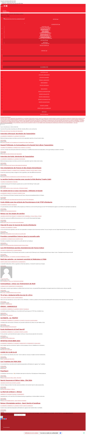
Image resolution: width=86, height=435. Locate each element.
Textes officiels (44, 85)
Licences (5, 422)
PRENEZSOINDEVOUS (15, 119)
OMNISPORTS (31, 119)
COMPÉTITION (31, 122)
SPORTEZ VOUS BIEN (64, 122)
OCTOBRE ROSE (42, 122)
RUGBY (2, 118)
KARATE (59, 118)
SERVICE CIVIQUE (48, 119)
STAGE (12, 120)
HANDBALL (77, 120)
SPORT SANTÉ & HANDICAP (41, 118)
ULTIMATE (71, 120)
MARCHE (69, 118)
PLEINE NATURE (54, 121)
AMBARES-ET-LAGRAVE (23, 118)
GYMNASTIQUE (4, 121)
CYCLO (15, 122)
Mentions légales (7, 423)
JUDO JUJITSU (24, 122)
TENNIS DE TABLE (39, 119)
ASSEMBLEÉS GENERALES (52, 122)
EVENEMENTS (62, 119)
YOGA (8, 119)
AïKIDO (60, 121)
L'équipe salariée (45, 28)
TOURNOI (82, 120)
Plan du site (5, 421)
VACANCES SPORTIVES (31, 120)
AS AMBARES (10, 122)
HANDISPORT (51, 120)
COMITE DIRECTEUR (45, 121)
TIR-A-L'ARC (23, 121)
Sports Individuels (44, 96)
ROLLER (57, 120)
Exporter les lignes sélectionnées (8, 1)
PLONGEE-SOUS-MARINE (73, 121)
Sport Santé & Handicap (45, 38)
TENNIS (10, 121)
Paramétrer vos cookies (8, 425)
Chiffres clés (45, 26)
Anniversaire (3, 120)
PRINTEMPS (32, 118)
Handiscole (81, 119)
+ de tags (75, 122)
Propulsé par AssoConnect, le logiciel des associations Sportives (17, 430)
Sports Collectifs (45, 34)
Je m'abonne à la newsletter (7, 414)
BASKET (28, 121)
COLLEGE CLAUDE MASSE (72, 119)
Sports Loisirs (45, 37)
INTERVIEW (66, 120)
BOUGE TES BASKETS (42, 120)
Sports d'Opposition (45, 33)
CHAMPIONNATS (52, 118)
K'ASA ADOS (56, 119)
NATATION (64, 121)
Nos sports (45, 31)
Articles (4, 10)
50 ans (24, 120)
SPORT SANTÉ (24, 119)
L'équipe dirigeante (45, 27)
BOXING (61, 120)
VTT (36, 122)
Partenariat (45, 31)
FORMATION (74, 118)
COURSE (8, 120)
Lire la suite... (3, 140)
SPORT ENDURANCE (35, 121)
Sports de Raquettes (45, 36)
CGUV (4, 424)
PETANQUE (64, 118)
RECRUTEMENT (16, 121)
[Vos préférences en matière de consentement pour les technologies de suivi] (84, 433)
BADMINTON (14, 118)
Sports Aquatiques (44, 102)
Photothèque (6, 11)
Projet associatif (44, 80)
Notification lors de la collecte (31, 433)
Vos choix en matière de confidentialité (49, 433)
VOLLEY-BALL (7, 118)
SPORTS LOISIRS (18, 120)
